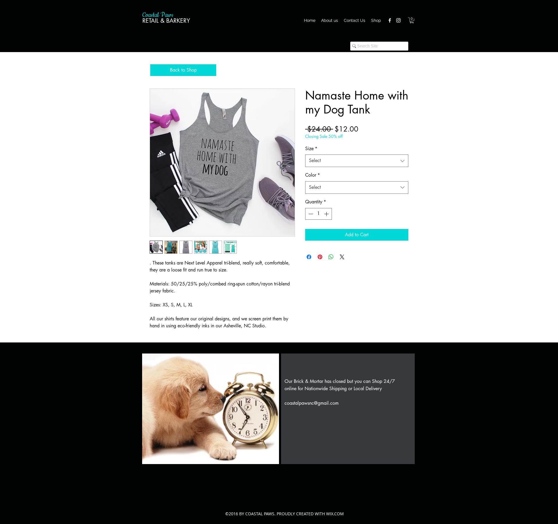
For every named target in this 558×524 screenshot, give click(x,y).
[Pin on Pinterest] (319, 256)
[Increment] (327, 213)
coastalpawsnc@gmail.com (312, 403)
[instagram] (398, 20)
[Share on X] (342, 256)
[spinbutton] (318, 213)
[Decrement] (310, 213)
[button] (411, 20)
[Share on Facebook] (308, 256)
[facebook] (390, 20)
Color (312, 175)
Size (311, 148)
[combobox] (356, 160)
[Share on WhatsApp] (331, 256)
